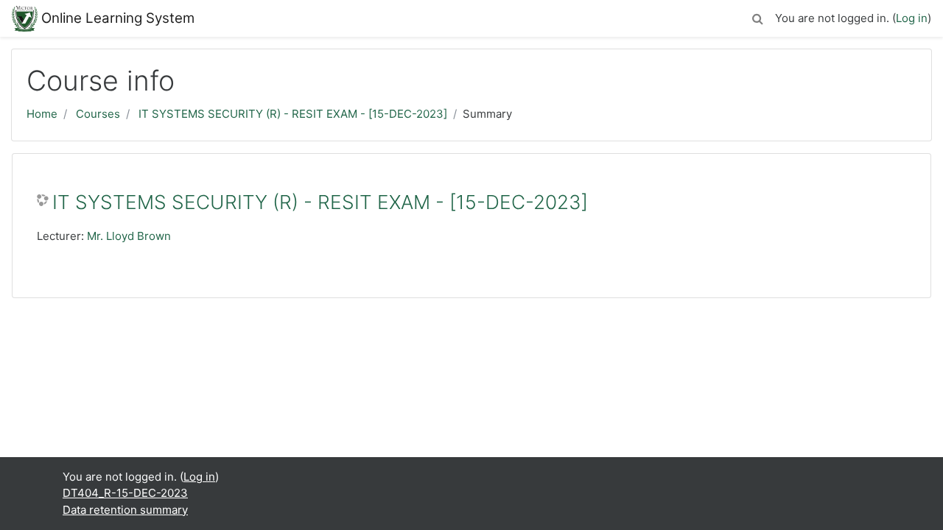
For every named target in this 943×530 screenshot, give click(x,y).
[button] (757, 16)
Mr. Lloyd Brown (129, 236)
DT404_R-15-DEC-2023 (125, 493)
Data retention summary (125, 510)
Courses (98, 114)
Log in (912, 18)
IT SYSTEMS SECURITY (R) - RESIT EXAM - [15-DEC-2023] (293, 114)
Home (42, 114)
